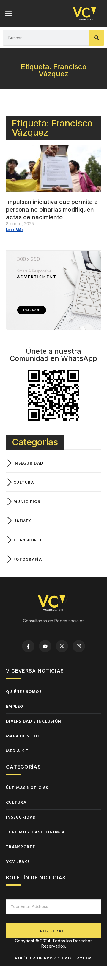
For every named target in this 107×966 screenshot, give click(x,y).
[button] (8, 13)
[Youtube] (45, 646)
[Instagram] (79, 646)
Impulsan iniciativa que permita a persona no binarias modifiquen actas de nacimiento (52, 209)
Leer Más (14, 230)
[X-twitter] (62, 646)
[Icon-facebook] (28, 646)
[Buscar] (96, 38)
